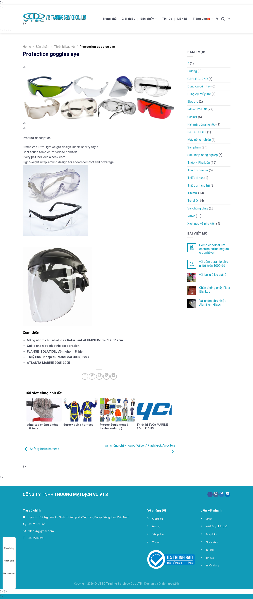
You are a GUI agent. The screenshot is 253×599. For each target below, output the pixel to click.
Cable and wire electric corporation (53, 346)
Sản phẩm (147, 19)
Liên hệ (182, 19)
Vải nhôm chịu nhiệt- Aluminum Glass (213, 302)
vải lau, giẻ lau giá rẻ (212, 275)
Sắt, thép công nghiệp (202, 155)
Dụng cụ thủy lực (199, 94)
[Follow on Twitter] (221, 494)
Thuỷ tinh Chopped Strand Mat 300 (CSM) (58, 357)
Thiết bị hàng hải (198, 185)
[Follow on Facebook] (210, 494)
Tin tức (167, 19)
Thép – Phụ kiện (198, 162)
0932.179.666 (36, 524)
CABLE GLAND (197, 79)
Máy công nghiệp (199, 140)
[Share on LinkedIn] (113, 376)
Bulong (192, 71)
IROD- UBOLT (196, 132)
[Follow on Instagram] (215, 494)
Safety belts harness (44, 449)
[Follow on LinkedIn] (227, 494)
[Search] (223, 19)
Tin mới (192, 193)
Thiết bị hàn (195, 178)
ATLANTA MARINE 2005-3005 (48, 363)
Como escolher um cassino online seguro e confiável (214, 248)
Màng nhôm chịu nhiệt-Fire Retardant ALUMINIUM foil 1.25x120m (75, 340)
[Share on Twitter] (92, 376)
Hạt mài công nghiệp (201, 124)
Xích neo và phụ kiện (201, 223)
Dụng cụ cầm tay (199, 86)
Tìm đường (9, 548)
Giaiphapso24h (169, 583)
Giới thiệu (128, 19)
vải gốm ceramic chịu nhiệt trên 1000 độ (213, 263)
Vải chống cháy (197, 208)
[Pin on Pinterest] (106, 376)
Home (27, 47)
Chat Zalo (9, 561)
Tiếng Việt (200, 19)
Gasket (192, 117)
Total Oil (193, 201)
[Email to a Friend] (99, 376)
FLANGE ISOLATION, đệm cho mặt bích (55, 351)
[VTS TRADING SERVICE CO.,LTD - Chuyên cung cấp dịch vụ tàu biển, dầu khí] (54, 17)
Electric (192, 101)
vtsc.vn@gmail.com (41, 531)
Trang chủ (109, 19)
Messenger (9, 573)
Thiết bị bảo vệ (64, 47)
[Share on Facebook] (85, 376)
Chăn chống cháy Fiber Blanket (214, 289)
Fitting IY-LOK (197, 109)
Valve (191, 216)
